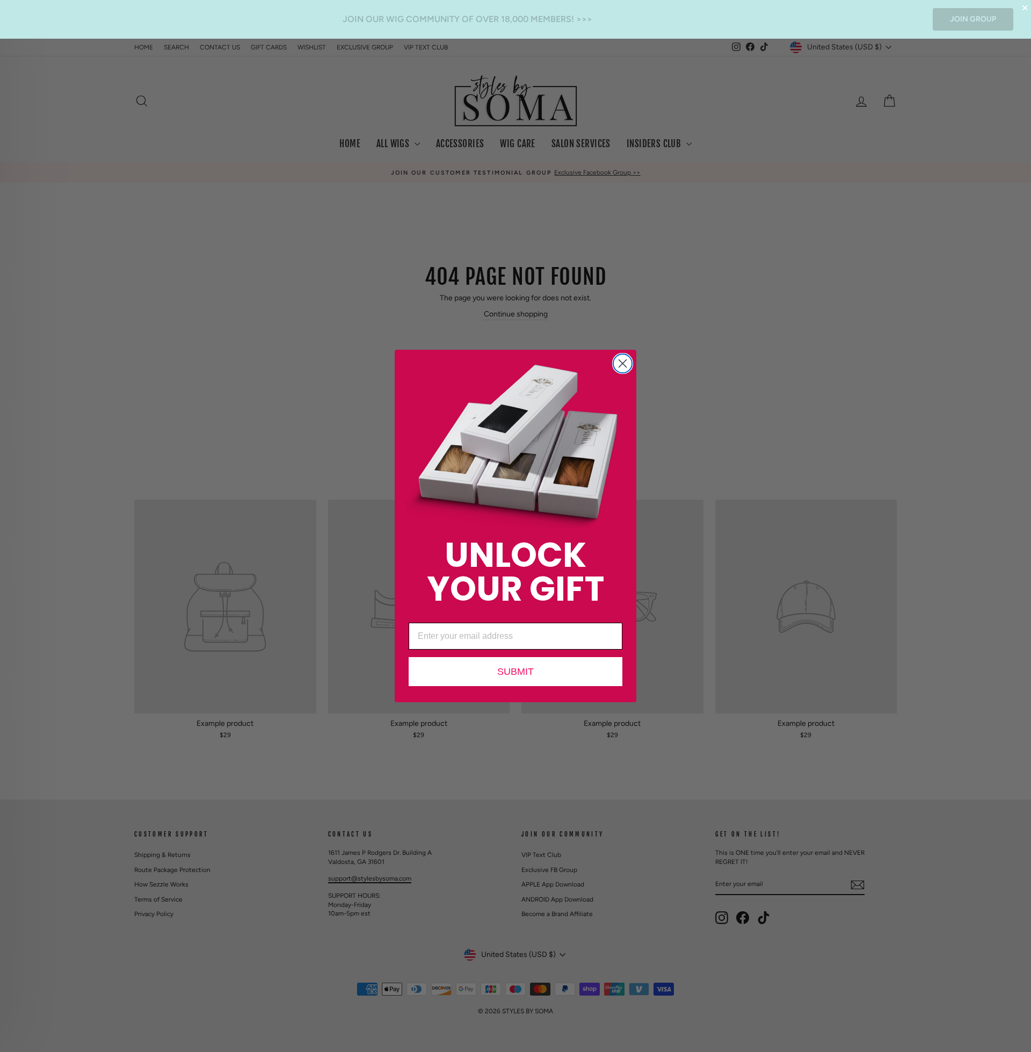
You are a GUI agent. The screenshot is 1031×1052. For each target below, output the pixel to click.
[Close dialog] (622, 363)
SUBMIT (515, 671)
